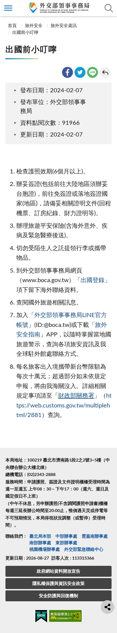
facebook (67, 72)
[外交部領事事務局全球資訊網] (58, 7)
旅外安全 (33, 25)
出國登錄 (92, 280)
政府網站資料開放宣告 (58, 571)
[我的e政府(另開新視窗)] (41, 617)
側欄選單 (8, 8)
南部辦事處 (40, 543)
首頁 (12, 25)
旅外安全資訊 (64, 25)
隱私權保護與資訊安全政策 (58, 583)
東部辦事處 (66, 543)
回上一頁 (105, 72)
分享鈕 (107, 607)
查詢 (109, 8)
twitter (80, 72)
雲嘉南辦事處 (95, 536)
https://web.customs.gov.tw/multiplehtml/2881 (64, 405)
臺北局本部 (40, 536)
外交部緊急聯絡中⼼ (83, 549)
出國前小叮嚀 (25, 32)
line (92, 72)
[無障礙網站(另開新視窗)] (65, 616)
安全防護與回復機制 (58, 596)
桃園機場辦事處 (44, 549)
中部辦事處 (66, 536)
